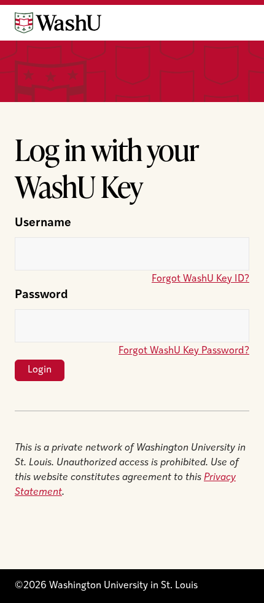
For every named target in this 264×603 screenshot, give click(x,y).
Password (41, 295)
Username (43, 223)
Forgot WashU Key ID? (200, 279)
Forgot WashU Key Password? (183, 351)
